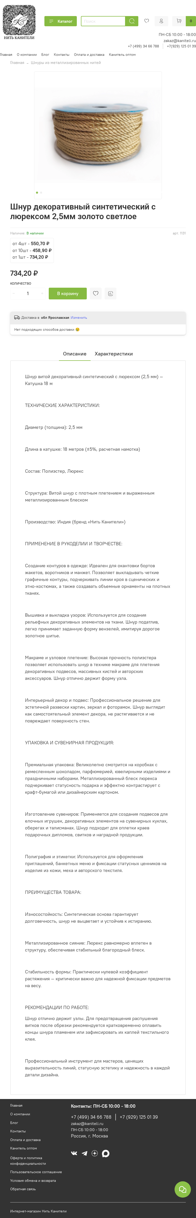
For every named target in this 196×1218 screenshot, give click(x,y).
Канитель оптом (122, 54)
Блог (45, 54)
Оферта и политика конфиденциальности (28, 1161)
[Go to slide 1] (37, 193)
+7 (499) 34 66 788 (143, 46)
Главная (6, 54)
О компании (27, 54)
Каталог (65, 21)
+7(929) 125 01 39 (181, 46)
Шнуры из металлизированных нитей (66, 62)
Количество (20, 283)
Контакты (61, 54)
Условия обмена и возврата (33, 1180)
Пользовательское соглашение (36, 1172)
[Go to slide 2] (41, 193)
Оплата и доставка (89, 54)
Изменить (79, 317)
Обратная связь (23, 1189)
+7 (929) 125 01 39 (139, 1117)
